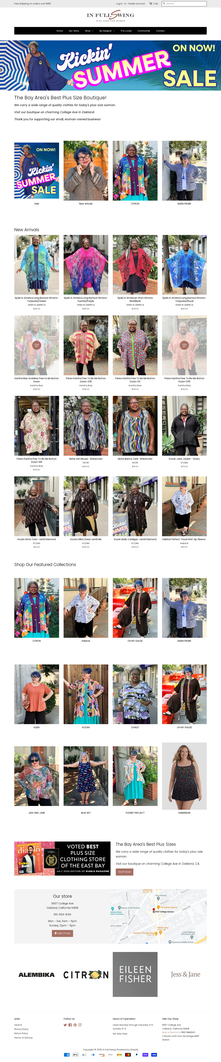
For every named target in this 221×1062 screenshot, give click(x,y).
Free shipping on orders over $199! (32, 3)
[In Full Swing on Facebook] (70, 1025)
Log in (119, 3)
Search (18, 1024)
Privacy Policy (21, 1029)
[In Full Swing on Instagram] (79, 1025)
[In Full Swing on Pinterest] (75, 1025)
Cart (155, 3)
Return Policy (21, 1033)
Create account (136, 3)
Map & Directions (171, 1032)
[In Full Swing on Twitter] (65, 1025)
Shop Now (124, 872)
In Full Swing (109, 1049)
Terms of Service (23, 1037)
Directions (64, 933)
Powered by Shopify (127, 1049)
